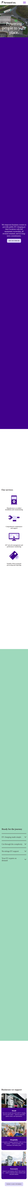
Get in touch (14, 240)
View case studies (14, 1184)
